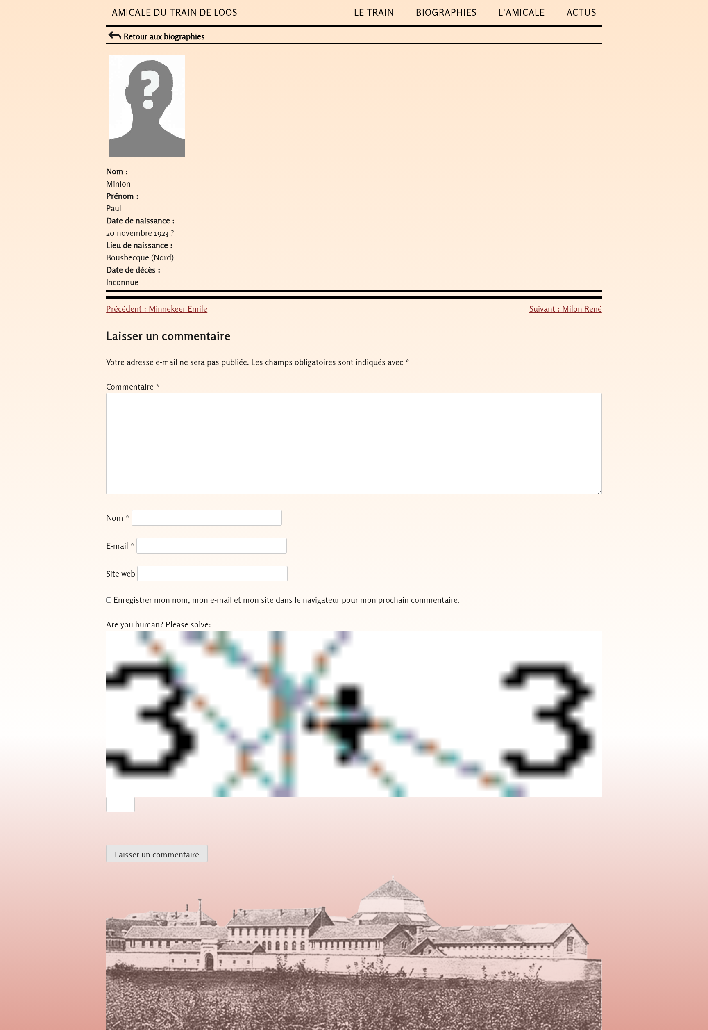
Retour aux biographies (163, 36)
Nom (117, 518)
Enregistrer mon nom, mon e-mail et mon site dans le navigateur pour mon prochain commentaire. (286, 600)
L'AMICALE (521, 12)
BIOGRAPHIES (446, 12)
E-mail (120, 545)
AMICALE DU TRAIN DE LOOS (174, 12)
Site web (120, 573)
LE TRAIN (374, 12)
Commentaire (133, 386)
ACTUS (581, 12)
